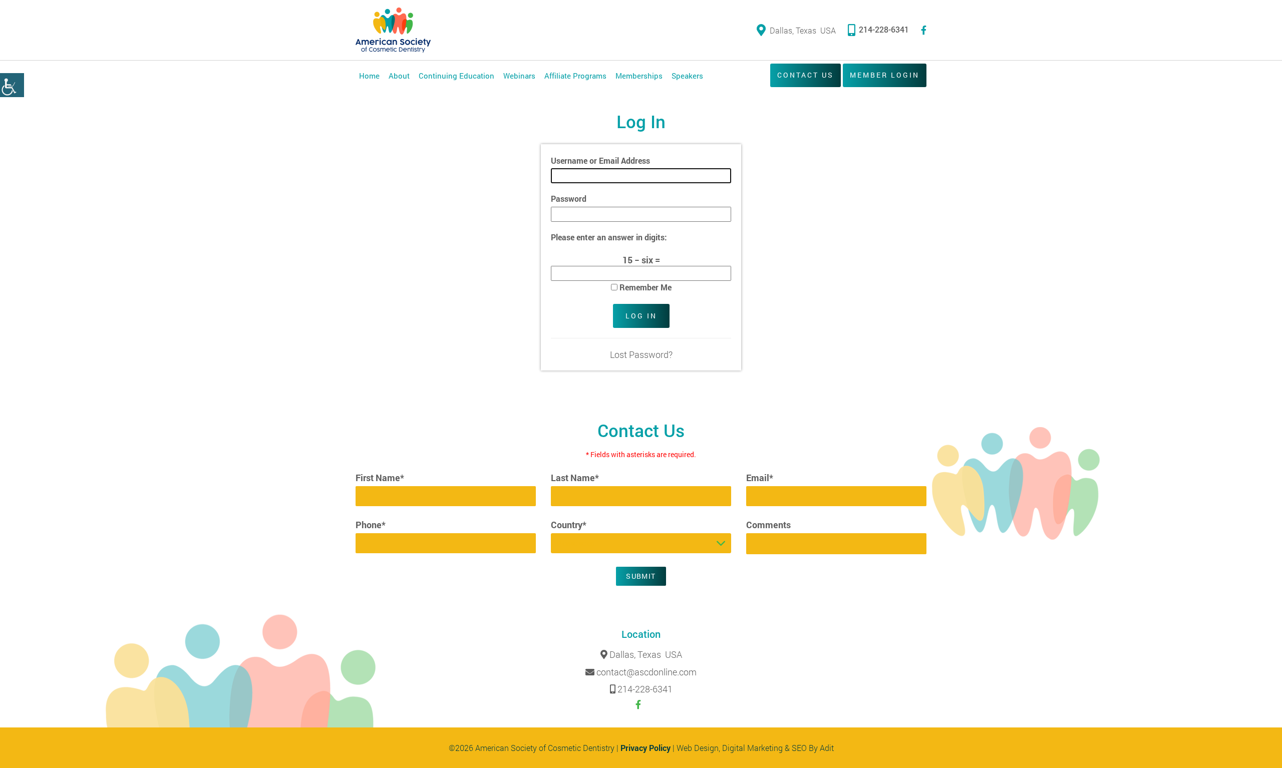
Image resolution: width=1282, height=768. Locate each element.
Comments (768, 525)
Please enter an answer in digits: (609, 237)
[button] (12, 85)
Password (568, 198)
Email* (759, 478)
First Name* (380, 478)
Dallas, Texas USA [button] (803, 30)
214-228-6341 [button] (884, 29)
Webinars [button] (519, 76)
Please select (577, 543)
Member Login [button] (884, 75)
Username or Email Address (600, 160)
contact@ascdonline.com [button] (646, 672)
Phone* (371, 525)
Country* (568, 525)
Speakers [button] (687, 76)
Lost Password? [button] (641, 354)
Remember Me (644, 287)
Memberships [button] (639, 76)
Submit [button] (641, 576)
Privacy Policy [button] (645, 747)
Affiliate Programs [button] (575, 76)
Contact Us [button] (805, 75)
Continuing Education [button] (456, 76)
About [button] (399, 76)
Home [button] (369, 76)
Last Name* (575, 478)
